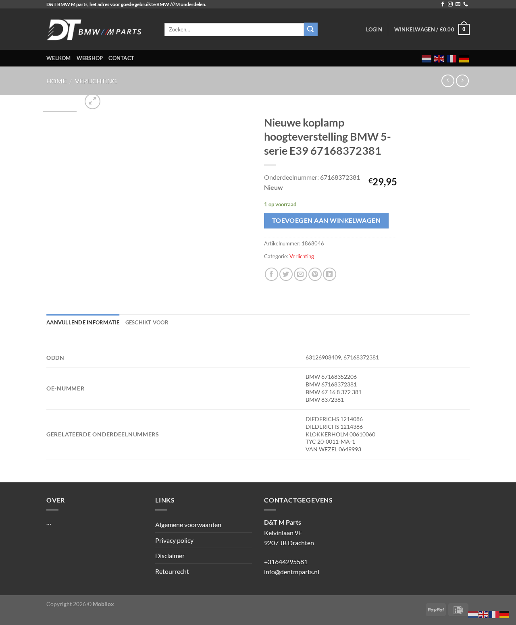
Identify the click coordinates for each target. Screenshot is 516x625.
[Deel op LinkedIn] (329, 274)
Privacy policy (174, 540)
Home (56, 81)
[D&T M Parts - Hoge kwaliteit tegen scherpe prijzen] (99, 29)
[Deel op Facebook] (271, 274)
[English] (439, 58)
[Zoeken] (311, 29)
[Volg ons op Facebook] (442, 4)
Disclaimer (170, 555)
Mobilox (103, 603)
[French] (452, 58)
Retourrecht (172, 571)
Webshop (90, 58)
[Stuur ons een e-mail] (458, 4)
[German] (464, 58)
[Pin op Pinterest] (315, 274)
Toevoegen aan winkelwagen (326, 220)
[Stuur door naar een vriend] (300, 274)
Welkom (58, 58)
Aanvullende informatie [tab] (83, 322)
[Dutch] (427, 58)
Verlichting (96, 81)
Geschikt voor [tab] (147, 322)
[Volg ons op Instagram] (450, 4)
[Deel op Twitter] (286, 274)
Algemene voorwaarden (188, 524)
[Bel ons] (465, 4)
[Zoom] (92, 101)
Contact (121, 58)
